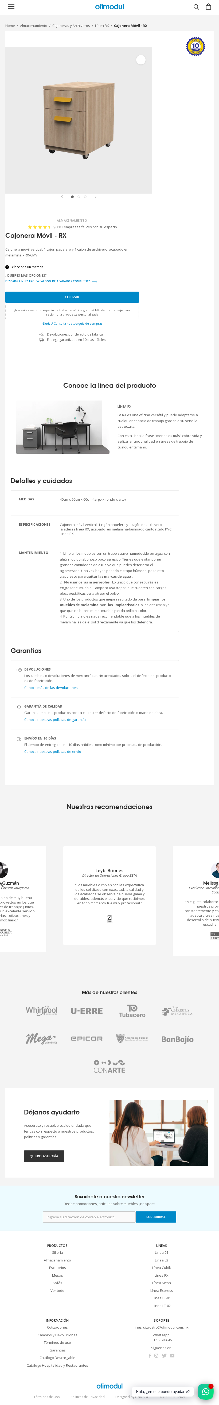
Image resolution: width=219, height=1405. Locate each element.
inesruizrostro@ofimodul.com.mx (162, 1327)
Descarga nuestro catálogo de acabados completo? (48, 281)
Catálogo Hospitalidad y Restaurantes (57, 1365)
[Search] (196, 6)
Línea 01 (161, 1252)
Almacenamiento (33, 25)
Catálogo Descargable (57, 1357)
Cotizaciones (57, 1327)
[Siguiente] (95, 196)
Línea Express (161, 1290)
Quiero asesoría (44, 1156)
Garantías (57, 1350)
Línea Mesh (161, 1282)
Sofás (57, 1282)
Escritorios (57, 1267)
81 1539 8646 (161, 1340)
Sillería (57, 1252)
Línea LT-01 (162, 1298)
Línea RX (102, 25)
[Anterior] (62, 196)
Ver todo (57, 1290)
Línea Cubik (161, 1267)
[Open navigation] (11, 6)
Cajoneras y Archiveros (71, 25)
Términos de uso (57, 1342)
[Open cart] (208, 6)
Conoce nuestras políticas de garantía (55, 719)
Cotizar (72, 297)
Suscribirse (156, 1217)
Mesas (57, 1275)
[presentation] (2, 882)
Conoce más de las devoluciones (51, 687)
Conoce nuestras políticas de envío (52, 751)
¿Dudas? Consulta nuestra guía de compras (72, 323)
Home (10, 25)
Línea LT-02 (162, 1305)
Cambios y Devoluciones (57, 1335)
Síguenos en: (161, 1347)
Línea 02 (161, 1260)
